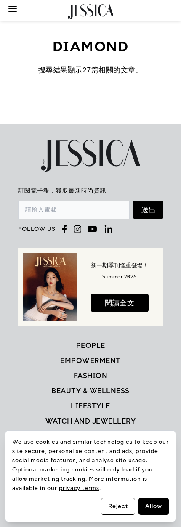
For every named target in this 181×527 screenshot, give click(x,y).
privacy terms (79, 488)
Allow (153, 506)
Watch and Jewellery (90, 421)
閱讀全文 (119, 303)
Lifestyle (90, 406)
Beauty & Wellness (90, 391)
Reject (118, 506)
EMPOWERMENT (90, 360)
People (90, 345)
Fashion (91, 375)
